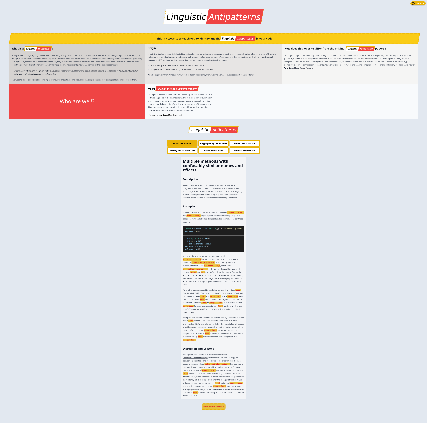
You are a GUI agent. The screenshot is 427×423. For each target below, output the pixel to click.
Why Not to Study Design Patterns (298, 68)
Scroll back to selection (213, 406)
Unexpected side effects (244, 150)
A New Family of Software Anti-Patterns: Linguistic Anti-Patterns (178, 65)
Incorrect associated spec (245, 143)
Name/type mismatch (213, 150)
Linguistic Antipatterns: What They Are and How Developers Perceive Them (182, 69)
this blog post (188, 312)
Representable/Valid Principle (195, 357)
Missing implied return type (182, 150)
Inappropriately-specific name (213, 143)
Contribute (419, 3)
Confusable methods (182, 143)
